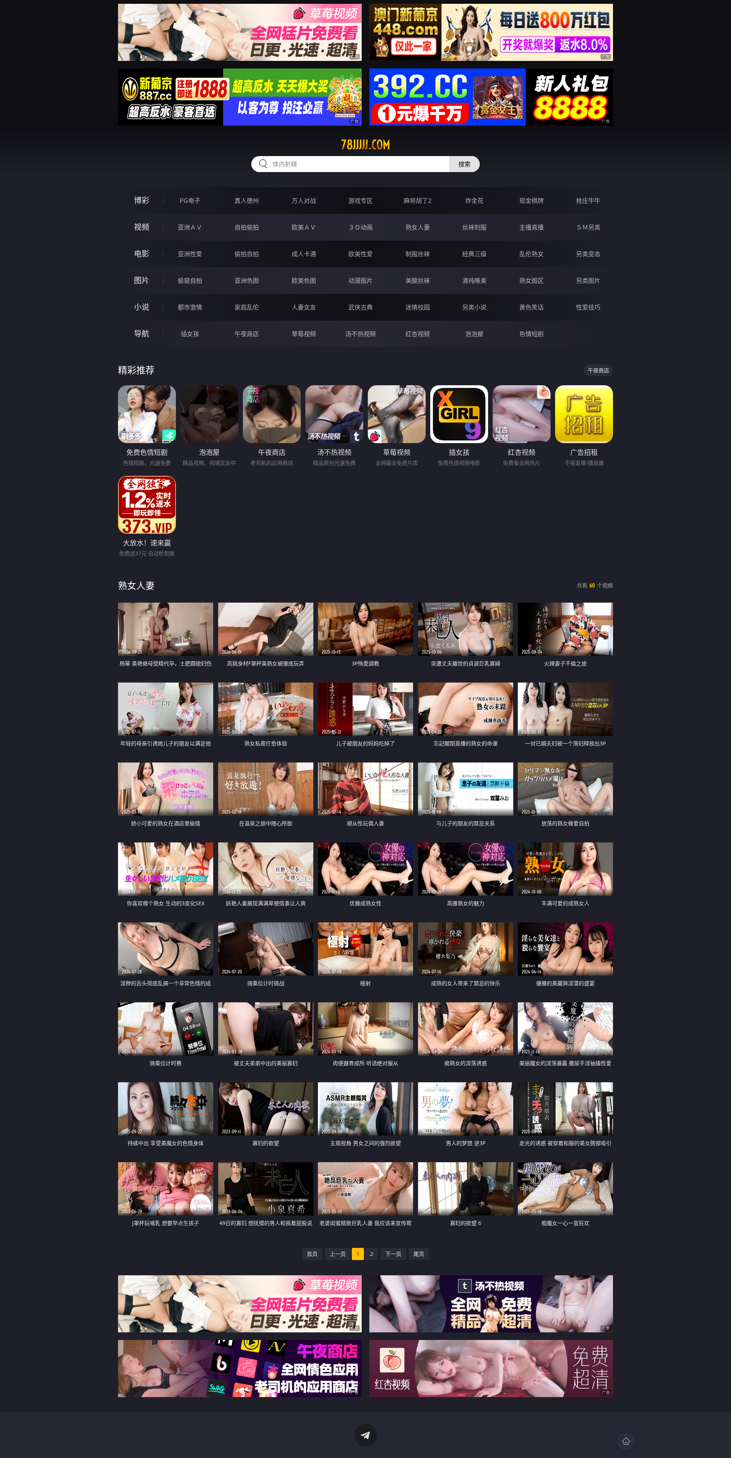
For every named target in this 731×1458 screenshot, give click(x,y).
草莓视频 (304, 334)
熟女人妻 (417, 227)
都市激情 (190, 307)
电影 (141, 254)
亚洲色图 (247, 280)
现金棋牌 (531, 200)
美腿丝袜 (417, 280)
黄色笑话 (531, 307)
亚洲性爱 (190, 254)
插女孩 (190, 334)
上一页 (338, 1253)
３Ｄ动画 (360, 227)
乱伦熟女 (531, 254)
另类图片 (588, 280)
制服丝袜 (417, 254)
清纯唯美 (474, 280)
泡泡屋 (474, 334)
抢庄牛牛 (588, 200)
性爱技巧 (588, 307)
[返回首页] (626, 1441)
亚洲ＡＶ (190, 227)
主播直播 (531, 227)
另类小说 (474, 307)
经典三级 (474, 254)
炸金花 (474, 200)
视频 (141, 227)
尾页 (418, 1253)
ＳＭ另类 (588, 227)
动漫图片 (360, 280)
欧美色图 (304, 280)
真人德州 (247, 200)
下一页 (393, 1253)
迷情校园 (417, 307)
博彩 (141, 200)
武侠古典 (360, 307)
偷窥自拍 (190, 280)
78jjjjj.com (365, 144)
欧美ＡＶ (304, 227)
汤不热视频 (360, 334)
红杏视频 (417, 334)
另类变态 (588, 254)
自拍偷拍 (247, 227)
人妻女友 (304, 307)
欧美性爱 (360, 254)
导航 (141, 334)
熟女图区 (531, 280)
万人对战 (304, 200)
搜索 (464, 164)
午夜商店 (247, 334)
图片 (141, 280)
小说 (141, 307)
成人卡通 (304, 254)
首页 (312, 1253)
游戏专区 (360, 200)
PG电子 (190, 200)
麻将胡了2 (417, 200)
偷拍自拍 (247, 254)
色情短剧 (531, 334)
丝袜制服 (474, 227)
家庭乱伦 (247, 307)
